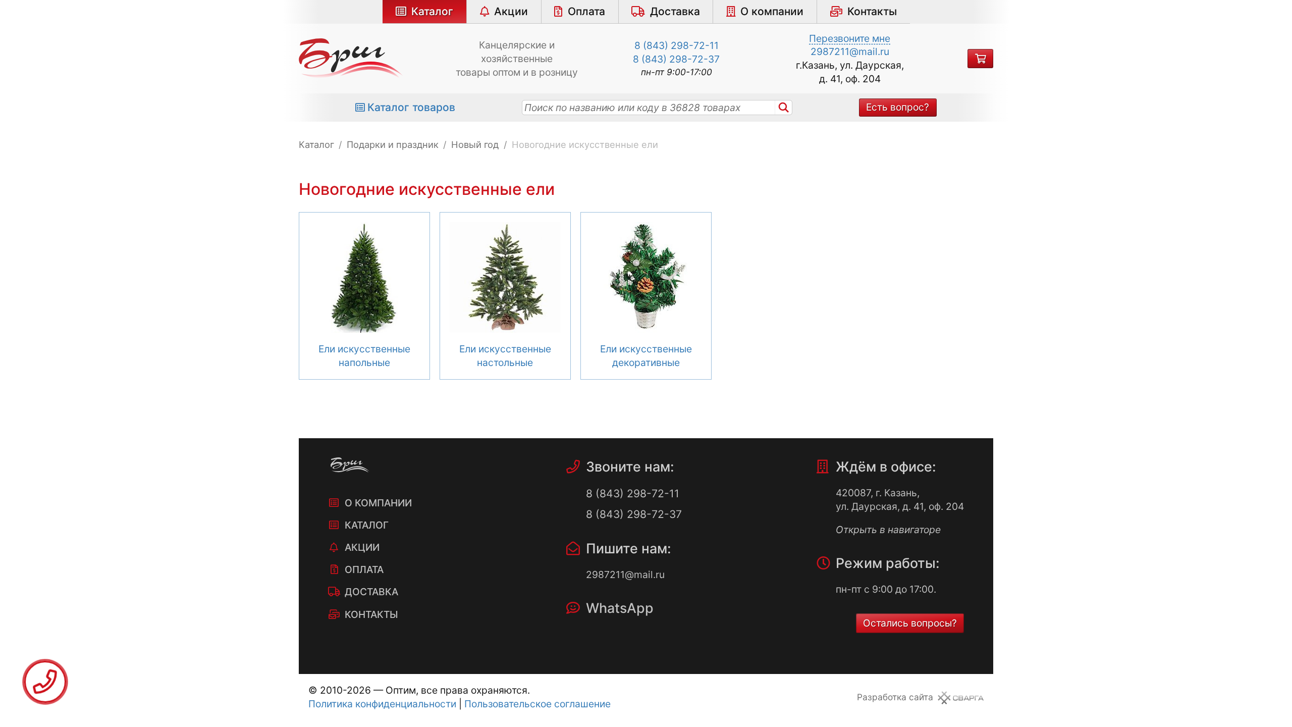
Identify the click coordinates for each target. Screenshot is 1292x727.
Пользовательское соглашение (537, 704)
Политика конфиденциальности (382, 704)
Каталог (432, 11)
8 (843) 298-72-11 (676, 45)
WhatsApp (620, 608)
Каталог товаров (411, 107)
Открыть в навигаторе (888, 530)
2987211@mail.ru (850, 51)
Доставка (675, 11)
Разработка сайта (895, 697)
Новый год (475, 144)
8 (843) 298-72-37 (676, 59)
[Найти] (783, 107)
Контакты (872, 11)
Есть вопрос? (897, 107)
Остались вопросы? (910, 623)
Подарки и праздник (393, 144)
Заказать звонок (45, 682)
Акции (511, 11)
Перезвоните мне (849, 38)
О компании (771, 11)
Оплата (586, 11)
